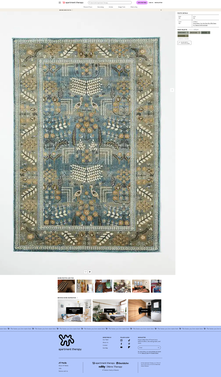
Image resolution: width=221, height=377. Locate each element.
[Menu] (60, 3)
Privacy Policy (154, 353)
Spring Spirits (182, 32)
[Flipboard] (129, 347)
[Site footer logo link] (80, 342)
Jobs (60, 368)
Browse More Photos (65, 10)
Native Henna (181, 35)
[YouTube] (121, 347)
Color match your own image (185, 42)
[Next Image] (172, 90)
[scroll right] (159, 286)
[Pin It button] (90, 272)
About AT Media (63, 366)
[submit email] (158, 348)
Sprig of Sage (193, 32)
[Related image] (66, 286)
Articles (111, 7)
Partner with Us (63, 371)
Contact (105, 345)
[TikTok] (129, 340)
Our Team (105, 340)
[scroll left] (59, 286)
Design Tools (121, 7)
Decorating (100, 7)
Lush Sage (204, 32)
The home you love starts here (13, 329)
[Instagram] (121, 340)
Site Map (105, 348)
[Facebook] (121, 344)
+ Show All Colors (183, 39)
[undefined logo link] (73, 3)
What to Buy (134, 7)
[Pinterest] (129, 344)
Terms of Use (144, 353)
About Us (105, 342)
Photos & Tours (88, 7)
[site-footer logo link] (62, 363)
